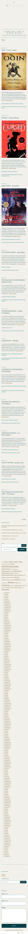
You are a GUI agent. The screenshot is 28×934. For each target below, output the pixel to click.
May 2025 (6, 617)
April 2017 (6, 774)
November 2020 (7, 705)
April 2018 (6, 755)
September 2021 (7, 688)
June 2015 (6, 810)
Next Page (24, 519)
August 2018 (6, 748)
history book (16, 573)
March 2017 (6, 776)
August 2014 (6, 827)
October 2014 (7, 823)
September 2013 (7, 844)
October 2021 (7, 687)
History (12, 573)
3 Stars (10, 562)
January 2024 (7, 643)
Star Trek (24, 585)
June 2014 (6, 830)
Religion (24, 106)
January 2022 (7, 682)
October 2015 (7, 804)
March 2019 (6, 737)
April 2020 (6, 716)
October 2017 (7, 765)
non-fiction (21, 106)
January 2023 (7, 662)
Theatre (11, 587)
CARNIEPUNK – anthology (10, 341)
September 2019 (7, 727)
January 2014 (7, 838)
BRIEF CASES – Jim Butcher (10, 186)
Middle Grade (8, 577)
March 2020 (6, 718)
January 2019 (7, 740)
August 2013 (6, 846)
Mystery (14, 270)
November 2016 (7, 783)
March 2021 (6, 698)
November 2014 (7, 822)
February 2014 (7, 836)
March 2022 (6, 679)
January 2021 (7, 701)
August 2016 (6, 787)
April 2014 (6, 833)
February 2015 (7, 817)
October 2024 (7, 628)
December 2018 (7, 742)
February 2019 (7, 739)
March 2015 (6, 815)
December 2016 (7, 781)
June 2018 (6, 752)
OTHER (16, 103)
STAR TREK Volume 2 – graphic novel (8, 538)
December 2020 (7, 703)
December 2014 (7, 820)
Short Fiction (12, 585)
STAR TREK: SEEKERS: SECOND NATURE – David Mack (12, 529)
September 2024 (7, 630)
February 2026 (7, 602)
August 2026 (7, 592)
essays (11, 571)
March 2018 (6, 757)
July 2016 (6, 789)
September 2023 (7, 649)
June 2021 (6, 693)
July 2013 (6, 848)
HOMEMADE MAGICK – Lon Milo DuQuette (11, 434)
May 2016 (6, 792)
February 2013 (7, 856)
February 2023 (7, 661)
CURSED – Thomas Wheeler (10, 118)
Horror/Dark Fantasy (17, 358)
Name (5, 894)
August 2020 (7, 709)
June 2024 (6, 635)
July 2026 (6, 594)
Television (8, 587)
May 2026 (6, 597)
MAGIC (3, 103)
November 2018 (7, 744)
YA (11, 327)
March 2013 (6, 854)
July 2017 (6, 770)
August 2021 (6, 690)
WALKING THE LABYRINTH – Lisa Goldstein (11, 403)
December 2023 (7, 644)
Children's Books (6, 569)
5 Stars (20, 562)
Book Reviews (6, 106)
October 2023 (7, 648)
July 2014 (6, 828)
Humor (15, 575)
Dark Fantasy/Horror (5, 353)
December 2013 (7, 839)
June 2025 (6, 615)
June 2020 (6, 713)
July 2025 (6, 614)
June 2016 (6, 791)
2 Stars (3, 106)
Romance (23, 299)
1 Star (2, 562)
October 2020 (7, 706)
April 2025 (6, 618)
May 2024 (6, 636)
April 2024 (6, 638)
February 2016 (7, 797)
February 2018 (7, 758)
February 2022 (7, 680)
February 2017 (7, 778)
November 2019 (7, 724)
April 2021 (6, 696)
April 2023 (6, 657)
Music (12, 577)
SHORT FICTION (12, 239)
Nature (11, 579)
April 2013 (6, 852)
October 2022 (7, 667)
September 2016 (7, 786)
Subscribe (22, 549)
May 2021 (6, 695)
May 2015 (6, 812)
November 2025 (7, 607)
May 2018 (6, 753)
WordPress (4, 875)
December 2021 (7, 683)
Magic (12, 106)
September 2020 (7, 708)
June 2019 (6, 732)
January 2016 (7, 799)
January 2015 (7, 818)
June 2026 (6, 596)
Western (20, 587)
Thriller (15, 587)
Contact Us (14, 925)
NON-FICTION (12, 103)
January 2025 (7, 623)
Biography (12, 564)
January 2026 (7, 604)
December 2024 (7, 625)
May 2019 (6, 734)
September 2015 (7, 805)
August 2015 (6, 807)
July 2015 (6, 809)
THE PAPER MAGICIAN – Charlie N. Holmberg (12, 312)
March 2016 (6, 796)
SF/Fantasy (3, 175)
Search (3, 543)
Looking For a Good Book (14, 32)
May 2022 (6, 675)
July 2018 (6, 750)
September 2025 (7, 610)
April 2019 (6, 735)
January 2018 (7, 760)
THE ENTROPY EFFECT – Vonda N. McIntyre (10, 535)
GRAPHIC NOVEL (5, 479)
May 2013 (6, 851)
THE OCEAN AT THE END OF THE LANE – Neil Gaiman (12, 493)
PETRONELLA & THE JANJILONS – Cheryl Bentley (13, 370)
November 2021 (7, 685)
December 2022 (7, 664)
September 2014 (7, 825)
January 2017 (7, 779)
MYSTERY (3, 267)
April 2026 (6, 599)
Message (3, 907)
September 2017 (7, 766)
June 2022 (6, 674)
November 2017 (7, 763)
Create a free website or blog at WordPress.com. (14, 930)
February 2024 (7, 641)
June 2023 (6, 654)
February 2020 (7, 719)
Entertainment (5, 571)
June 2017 (6, 771)
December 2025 (7, 605)
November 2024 (7, 626)
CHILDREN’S (4, 386)
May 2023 (6, 656)
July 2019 (6, 731)
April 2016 (6, 794)
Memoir (12, 452)
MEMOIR (6, 449)
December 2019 (7, 722)
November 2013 (7, 841)
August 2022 (7, 670)
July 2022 (6, 672)
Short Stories (22, 242)
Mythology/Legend (16, 106)
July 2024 (6, 633)
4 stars (3, 242)
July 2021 (6, 692)
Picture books (23, 579)
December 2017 (7, 761)
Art (8, 564)
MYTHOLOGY (6, 103)
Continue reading (9, 100)
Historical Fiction (6, 573)
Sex (20, 582)
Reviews (3, 107)
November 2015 (7, 802)
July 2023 (6, 653)
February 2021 (7, 700)
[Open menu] (14, 2)
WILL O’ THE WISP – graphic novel (12, 463)
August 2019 (6, 729)
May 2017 (6, 773)
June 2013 (6, 849)
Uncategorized (20, 103)
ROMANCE (9, 296)
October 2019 (7, 726)
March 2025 (6, 620)
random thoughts (4, 582)
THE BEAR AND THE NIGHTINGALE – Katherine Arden (14, 281)
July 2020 (6, 711)
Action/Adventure (4, 564)
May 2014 (6, 831)
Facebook (3, 874)
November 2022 (7, 666)
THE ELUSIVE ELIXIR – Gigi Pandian (13, 252)
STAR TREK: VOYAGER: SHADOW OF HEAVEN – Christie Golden (14, 532)
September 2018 (7, 747)
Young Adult (7, 175)
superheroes (4, 587)
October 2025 (7, 609)
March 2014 (6, 835)
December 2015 (7, 800)
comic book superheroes (14, 569)
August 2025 (7, 612)
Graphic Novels (10, 481)
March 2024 (6, 639)
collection (12, 358)
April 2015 (6, 814)
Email (5, 900)
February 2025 (7, 622)
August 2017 (6, 768)
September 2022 (7, 669)
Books (10, 106)
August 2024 (7, 631)
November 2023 (7, 646)
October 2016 (7, 784)
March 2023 (6, 659)
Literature (20, 575)
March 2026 (6, 601)
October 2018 (7, 745)
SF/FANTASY (9, 171)
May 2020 (6, 714)
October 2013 (7, 843)
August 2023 (6, 651)
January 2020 (7, 721)
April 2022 (6, 677)
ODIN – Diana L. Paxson (9, 50)
